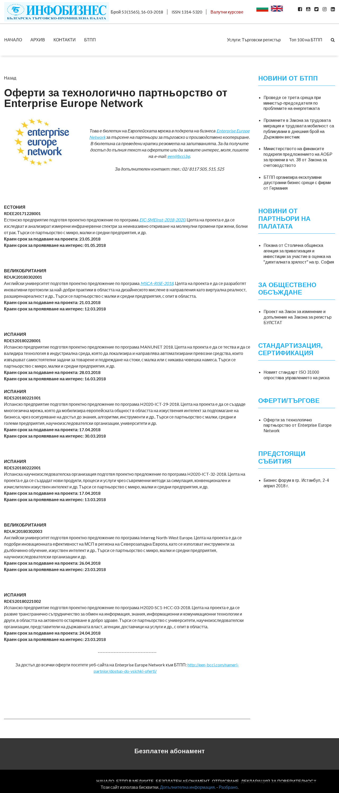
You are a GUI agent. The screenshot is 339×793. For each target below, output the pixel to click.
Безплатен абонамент (169, 751)
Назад (10, 77)
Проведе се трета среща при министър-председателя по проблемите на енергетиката (292, 103)
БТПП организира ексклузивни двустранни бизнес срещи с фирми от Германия (297, 183)
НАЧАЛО (13, 39)
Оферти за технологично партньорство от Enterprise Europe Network (298, 425)
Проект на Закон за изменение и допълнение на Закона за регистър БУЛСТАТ (298, 317)
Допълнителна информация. (188, 787)
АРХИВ (37, 39)
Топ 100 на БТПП (305, 39)
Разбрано (228, 787)
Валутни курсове (227, 11)
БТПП (90, 39)
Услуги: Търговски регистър (254, 39)
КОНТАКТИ (64, 39)
